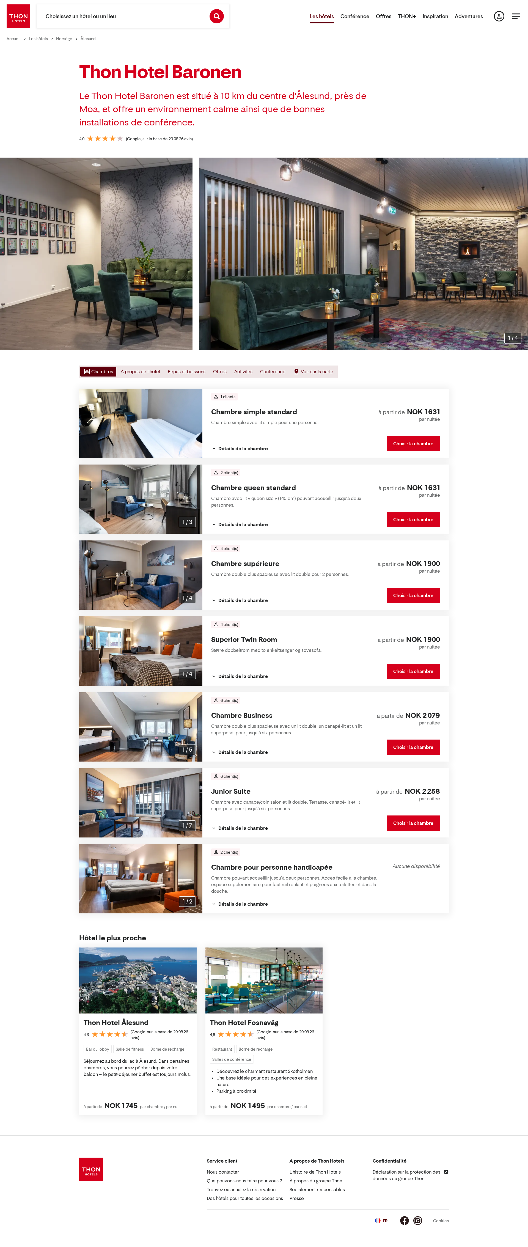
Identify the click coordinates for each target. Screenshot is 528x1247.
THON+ (407, 16)
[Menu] (516, 16)
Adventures (469, 16)
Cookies (441, 1220)
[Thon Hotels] (18, 16)
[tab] (97, 372)
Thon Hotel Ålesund (116, 1023)
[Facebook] (404, 1220)
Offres (383, 16)
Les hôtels (322, 16)
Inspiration (435, 16)
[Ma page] (499, 16)
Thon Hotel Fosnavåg (244, 1023)
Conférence (354, 16)
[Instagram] (417, 1220)
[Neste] (521, 254)
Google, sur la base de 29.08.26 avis (159, 138)
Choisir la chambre (413, 443)
